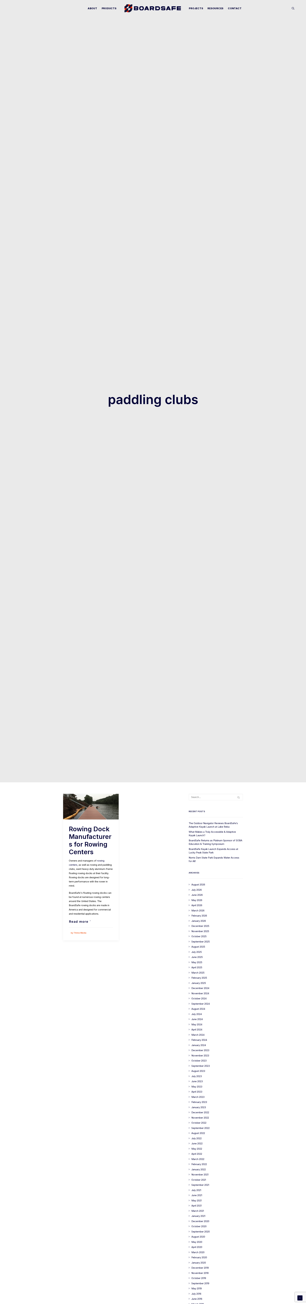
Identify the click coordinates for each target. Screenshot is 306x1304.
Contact (234, 8)
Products (109, 8)
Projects (196, 8)
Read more (78, 922)
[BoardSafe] (152, 8)
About (92, 8)
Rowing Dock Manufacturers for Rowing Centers (90, 840)
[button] (293, 8)
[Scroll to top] (299, 1297)
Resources (215, 8)
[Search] (216, 797)
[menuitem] (92, 8)
